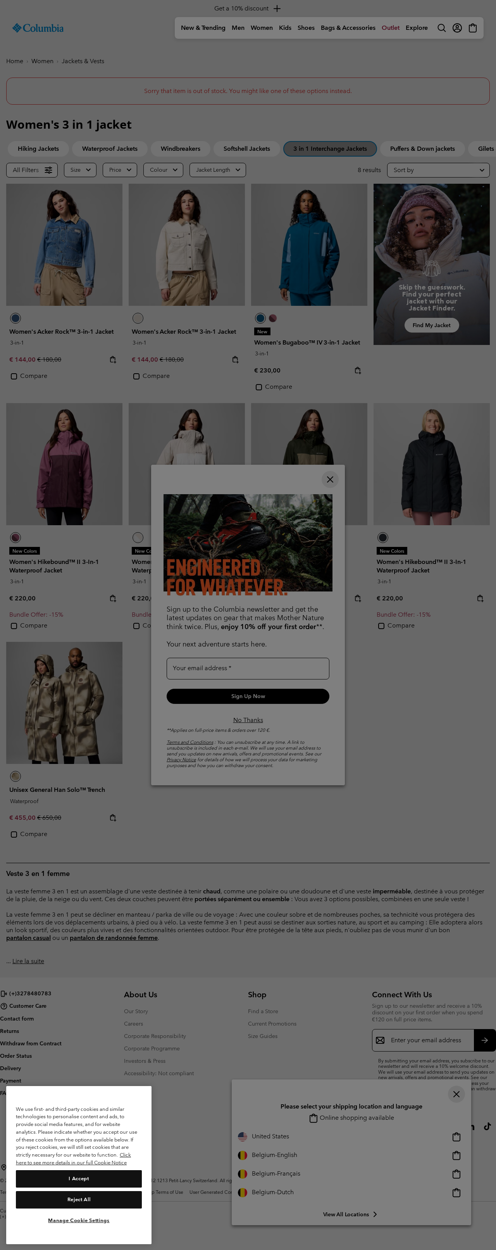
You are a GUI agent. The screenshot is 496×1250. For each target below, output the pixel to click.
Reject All (79, 1199)
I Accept (79, 1178)
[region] (79, 1165)
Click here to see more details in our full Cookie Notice (73, 1159)
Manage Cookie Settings (78, 1220)
